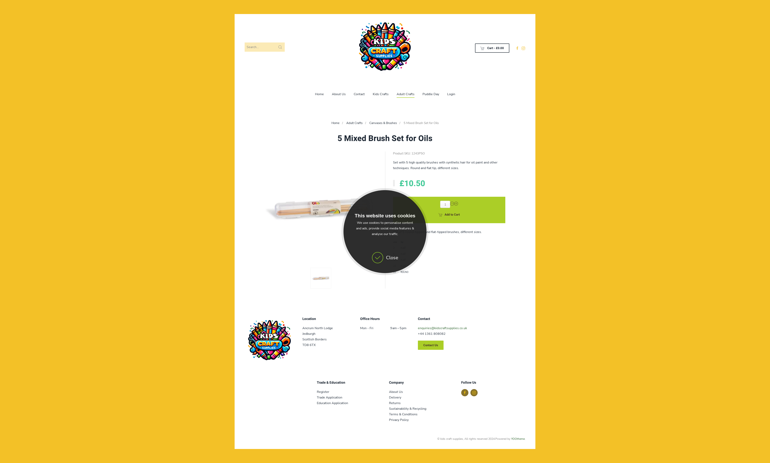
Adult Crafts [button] (405, 94)
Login (451, 94)
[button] (320, 278)
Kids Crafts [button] (381, 94)
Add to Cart (452, 214)
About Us (339, 94)
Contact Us (430, 345)
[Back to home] (385, 48)
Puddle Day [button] (430, 94)
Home (319, 94)
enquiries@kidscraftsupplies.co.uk (442, 328)
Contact (359, 94)
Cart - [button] (495, 48)
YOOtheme (518, 439)
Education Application (332, 403)
